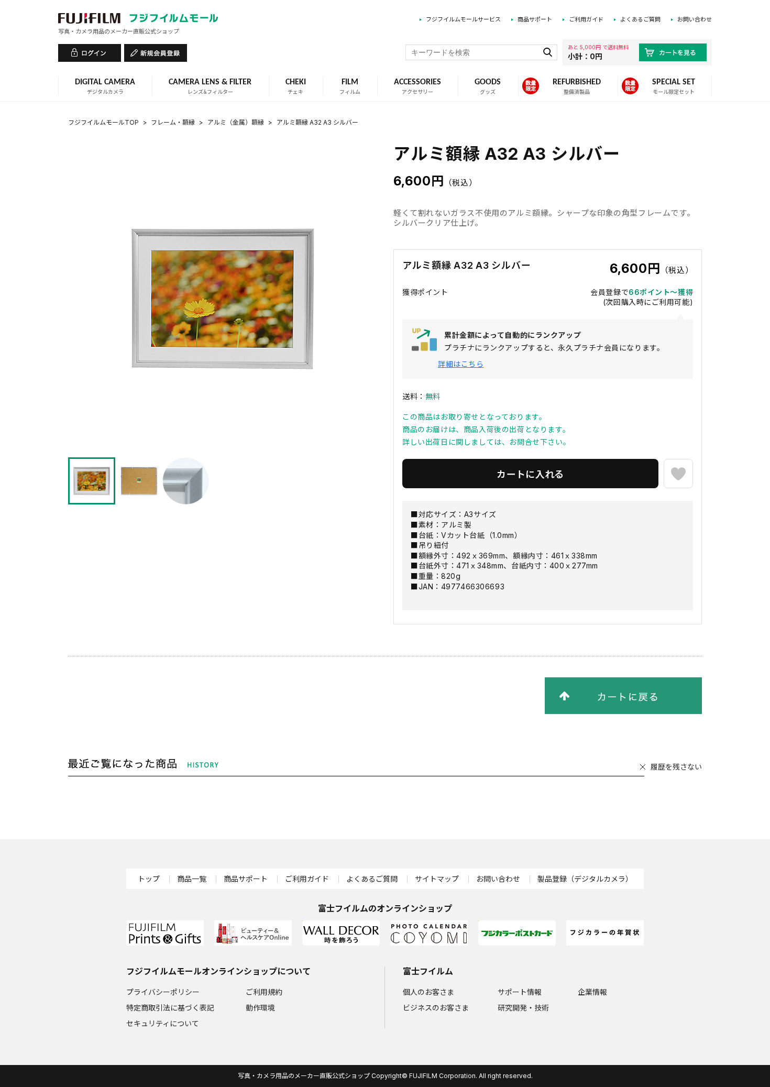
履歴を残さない (676, 766)
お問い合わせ (694, 19)
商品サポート (535, 19)
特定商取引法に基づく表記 (170, 1007)
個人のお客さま (428, 991)
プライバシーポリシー (163, 991)
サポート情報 (520, 991)
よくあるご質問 (640, 19)
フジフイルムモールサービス (463, 19)
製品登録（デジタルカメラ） (585, 878)
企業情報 (592, 991)
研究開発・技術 (523, 1007)
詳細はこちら (460, 363)
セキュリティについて (162, 1023)
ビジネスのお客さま (436, 1007)
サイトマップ (437, 878)
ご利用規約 (264, 991)
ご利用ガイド (586, 19)
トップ (149, 878)
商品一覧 (191, 878)
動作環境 (260, 1007)
